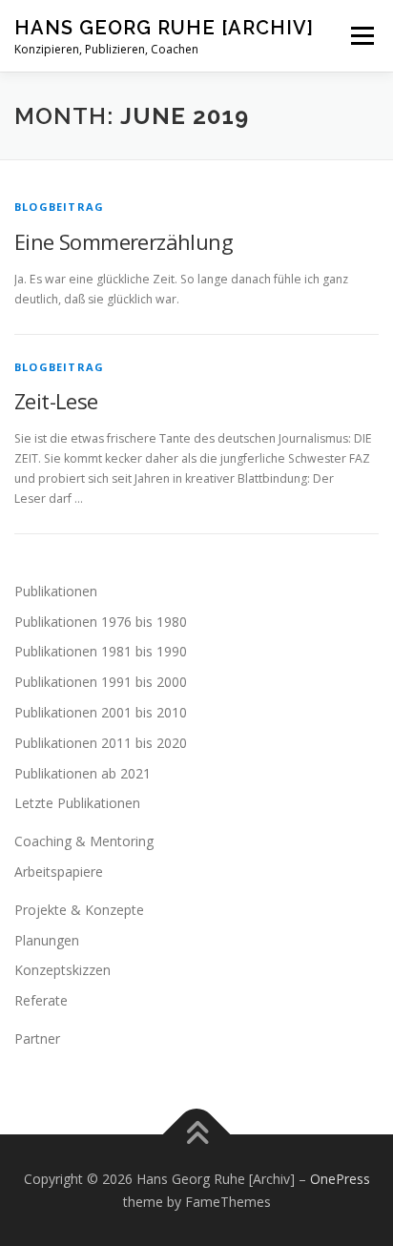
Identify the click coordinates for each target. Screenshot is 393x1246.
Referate (41, 1000)
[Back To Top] (197, 1135)
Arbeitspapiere (58, 871)
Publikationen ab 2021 (82, 773)
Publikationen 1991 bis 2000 (100, 682)
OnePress (340, 1179)
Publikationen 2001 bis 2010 (100, 712)
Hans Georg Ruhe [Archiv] (164, 27)
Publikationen (55, 591)
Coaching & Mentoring (84, 841)
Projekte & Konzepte (79, 910)
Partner (37, 1038)
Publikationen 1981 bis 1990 (100, 651)
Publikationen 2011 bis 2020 (100, 743)
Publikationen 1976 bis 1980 (100, 622)
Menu (361, 36)
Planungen (46, 940)
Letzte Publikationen (77, 803)
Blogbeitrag (59, 206)
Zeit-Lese (56, 400)
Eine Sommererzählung (123, 241)
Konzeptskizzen (62, 970)
